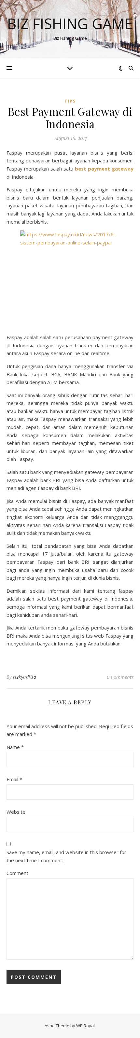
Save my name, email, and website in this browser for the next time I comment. (66, 856)
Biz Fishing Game (70, 23)
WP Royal (85, 1026)
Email (14, 779)
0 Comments (120, 677)
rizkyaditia (24, 677)
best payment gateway (104, 168)
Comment (17, 873)
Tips (70, 101)
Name (15, 747)
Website (16, 812)
